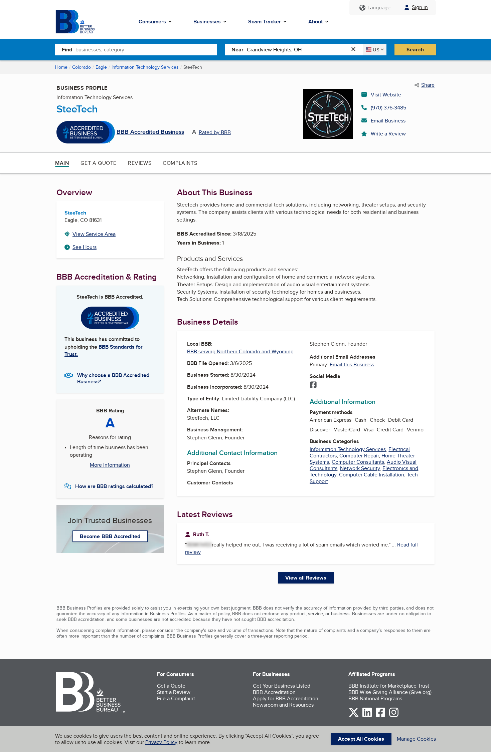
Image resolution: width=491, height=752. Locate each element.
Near (237, 49)
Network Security (360, 468)
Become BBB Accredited (110, 536)
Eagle (101, 67)
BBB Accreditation (274, 692)
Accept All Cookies (361, 739)
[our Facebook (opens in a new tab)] (380, 716)
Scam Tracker (264, 21)
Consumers (152, 21)
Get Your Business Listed (281, 686)
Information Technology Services (145, 67)
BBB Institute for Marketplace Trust (388, 686)
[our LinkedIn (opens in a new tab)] (367, 716)
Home (61, 67)
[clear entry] (355, 49)
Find (67, 49)
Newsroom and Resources (283, 705)
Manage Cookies (416, 739)
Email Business (388, 120)
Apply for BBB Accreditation (285, 698)
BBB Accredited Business (150, 132)
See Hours (84, 247)
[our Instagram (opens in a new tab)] (393, 716)
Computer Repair (359, 455)
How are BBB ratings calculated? (114, 486)
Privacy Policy (161, 742)
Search (415, 49)
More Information (110, 465)
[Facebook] (313, 385)
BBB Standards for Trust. (103, 350)
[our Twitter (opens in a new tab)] (353, 716)
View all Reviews (305, 578)
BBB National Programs (375, 698)
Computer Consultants (358, 462)
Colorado (81, 67)
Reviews (139, 163)
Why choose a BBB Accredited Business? (113, 378)
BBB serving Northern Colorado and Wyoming (240, 351)
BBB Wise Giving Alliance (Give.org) (390, 692)
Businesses (207, 21)
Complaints (180, 163)
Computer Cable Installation (371, 474)
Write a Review (388, 133)
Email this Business (352, 364)
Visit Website (386, 94)
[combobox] (146, 49)
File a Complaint (176, 698)
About (315, 21)
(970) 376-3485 (388, 107)
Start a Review (173, 692)
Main (62, 163)
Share (428, 85)
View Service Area (94, 234)
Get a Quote (98, 163)
